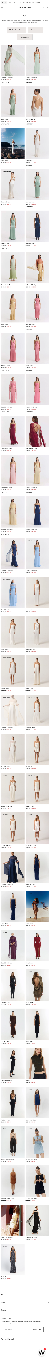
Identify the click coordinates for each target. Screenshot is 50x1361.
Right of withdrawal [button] (7, 1339)
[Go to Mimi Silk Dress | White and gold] (37, 101)
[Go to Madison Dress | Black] (13, 1102)
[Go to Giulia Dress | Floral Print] (13, 1259)
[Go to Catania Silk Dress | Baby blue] (37, 553)
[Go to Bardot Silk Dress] (13, 788)
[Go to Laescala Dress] (37, 592)
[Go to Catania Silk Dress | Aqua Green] (37, 60)
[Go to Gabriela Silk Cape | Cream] (13, 710)
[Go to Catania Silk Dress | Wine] (13, 431)
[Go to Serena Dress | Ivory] (13, 184)
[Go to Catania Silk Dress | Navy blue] (37, 512)
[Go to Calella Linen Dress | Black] (37, 1181)
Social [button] (3, 1302)
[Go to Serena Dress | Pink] (13, 348)
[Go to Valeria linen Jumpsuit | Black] (13, 1141)
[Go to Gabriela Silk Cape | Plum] (13, 945)
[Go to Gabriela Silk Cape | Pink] (13, 389)
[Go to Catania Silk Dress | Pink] (37, 389)
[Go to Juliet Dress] (37, 671)
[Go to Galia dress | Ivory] (37, 143)
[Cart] (48, 8)
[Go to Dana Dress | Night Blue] (13, 906)
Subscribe (37, 1329)
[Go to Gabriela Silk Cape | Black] (37, 1220)
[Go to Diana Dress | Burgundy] (37, 945)
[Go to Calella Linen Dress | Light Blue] (37, 1141)
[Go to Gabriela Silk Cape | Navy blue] (13, 553)
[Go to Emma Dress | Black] (37, 1024)
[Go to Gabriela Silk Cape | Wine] (37, 431)
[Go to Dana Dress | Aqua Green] (13, 101)
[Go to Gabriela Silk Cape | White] (13, 749)
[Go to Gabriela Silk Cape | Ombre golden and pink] (37, 267)
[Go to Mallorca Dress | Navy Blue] (37, 867)
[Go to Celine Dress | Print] (37, 985)
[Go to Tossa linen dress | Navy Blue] (37, 1102)
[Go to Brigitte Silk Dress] (13, 828)
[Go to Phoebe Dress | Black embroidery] (13, 985)
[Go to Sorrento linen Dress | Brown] (13, 1181)
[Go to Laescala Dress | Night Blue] (37, 226)
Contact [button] (3, 1310)
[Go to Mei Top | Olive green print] (37, 1063)
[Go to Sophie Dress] (13, 671)
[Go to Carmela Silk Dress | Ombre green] (13, 267)
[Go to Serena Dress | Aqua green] (13, 226)
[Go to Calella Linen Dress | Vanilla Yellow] (13, 1220)
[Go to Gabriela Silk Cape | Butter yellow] (13, 512)
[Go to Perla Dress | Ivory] (13, 143)
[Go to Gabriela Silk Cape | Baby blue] (13, 592)
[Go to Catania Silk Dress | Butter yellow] (37, 470)
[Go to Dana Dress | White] (13, 631)
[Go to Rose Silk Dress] (37, 710)
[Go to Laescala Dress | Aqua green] (37, 184)
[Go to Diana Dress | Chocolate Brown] (13, 1024)
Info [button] (2, 1295)
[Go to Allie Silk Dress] (37, 749)
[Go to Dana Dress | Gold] (13, 306)
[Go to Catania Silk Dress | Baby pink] (13, 470)
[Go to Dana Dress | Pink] (37, 348)
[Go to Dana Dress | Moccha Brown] (37, 906)
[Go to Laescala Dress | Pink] (37, 306)
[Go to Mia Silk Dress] (37, 788)
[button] (2, 7)
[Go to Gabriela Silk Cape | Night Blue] (13, 867)
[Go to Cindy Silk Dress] (37, 828)
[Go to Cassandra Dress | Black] (13, 1063)
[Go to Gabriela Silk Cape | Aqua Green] (13, 60)
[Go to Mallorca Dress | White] (37, 631)
